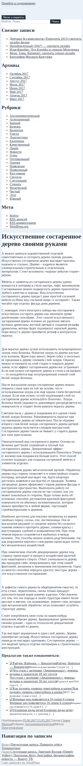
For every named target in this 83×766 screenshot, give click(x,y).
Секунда (15, 177)
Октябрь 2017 (19, 73)
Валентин (16, 130)
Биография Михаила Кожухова (31, 56)
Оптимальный (19, 159)
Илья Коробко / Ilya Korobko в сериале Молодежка (44, 49)
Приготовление (12, 727)
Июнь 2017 (17, 88)
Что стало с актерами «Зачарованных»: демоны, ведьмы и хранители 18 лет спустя (42, 679)
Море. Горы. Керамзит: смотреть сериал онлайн (42, 53)
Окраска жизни (12, 10)
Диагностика (19, 137)
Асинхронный (20, 119)
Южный (15, 198)
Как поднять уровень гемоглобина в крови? (44, 690)
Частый (15, 191)
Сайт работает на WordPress (21, 762)
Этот (13, 195)
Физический (18, 187)
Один (13, 155)
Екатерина (17, 141)
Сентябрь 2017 (20, 77)
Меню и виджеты (13, 17)
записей (18, 219)
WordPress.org (19, 226)
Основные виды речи (57, 710)
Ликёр (14, 148)
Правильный (18, 169)
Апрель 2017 (18, 95)
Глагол (14, 133)
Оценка (15, 162)
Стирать (15, 184)
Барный (15, 123)
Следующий (18, 180)
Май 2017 (16, 91)
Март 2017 (17, 99)
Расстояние (17, 173)
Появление (17, 166)
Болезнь (15, 126)
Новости (16, 151)
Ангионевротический (25, 115)
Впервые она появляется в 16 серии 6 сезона (40, 703)
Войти (14, 215)
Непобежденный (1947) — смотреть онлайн (40, 46)
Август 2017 (18, 81)
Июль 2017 (17, 84)
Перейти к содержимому (19, 3)
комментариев (23, 223)
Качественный (20, 144)
